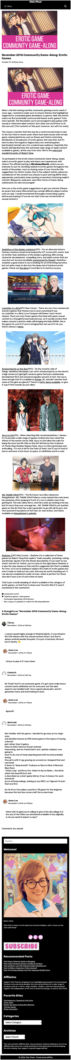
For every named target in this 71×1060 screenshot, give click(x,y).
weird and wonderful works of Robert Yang (32, 151)
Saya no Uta (8, 435)
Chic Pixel (35, 1)
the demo (24, 268)
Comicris (11, 672)
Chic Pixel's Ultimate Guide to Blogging (19, 962)
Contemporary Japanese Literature (18, 1001)
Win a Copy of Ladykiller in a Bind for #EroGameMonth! (26, 602)
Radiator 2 (7, 555)
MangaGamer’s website (25, 513)
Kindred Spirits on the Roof (15, 369)
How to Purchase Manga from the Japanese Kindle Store (27, 970)
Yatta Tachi (8, 1003)
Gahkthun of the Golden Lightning (18, 249)
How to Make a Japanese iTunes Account (20, 968)
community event (11, 594)
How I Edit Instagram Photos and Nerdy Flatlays (23, 964)
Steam (38, 379)
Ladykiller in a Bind (11, 308)
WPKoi (50, 1057)
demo (20, 326)
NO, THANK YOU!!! (10, 495)
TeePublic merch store (43, 982)
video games (24, 597)
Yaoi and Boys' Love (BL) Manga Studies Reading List (25, 966)
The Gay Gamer (10, 1007)
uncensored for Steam (44, 260)
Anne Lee (13, 650)
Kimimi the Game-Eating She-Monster (19, 1005)
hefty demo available (50, 382)
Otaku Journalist (11, 1009)
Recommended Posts (18, 956)
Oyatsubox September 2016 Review (19, 599)
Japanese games (11, 597)
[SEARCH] (65, 6)
